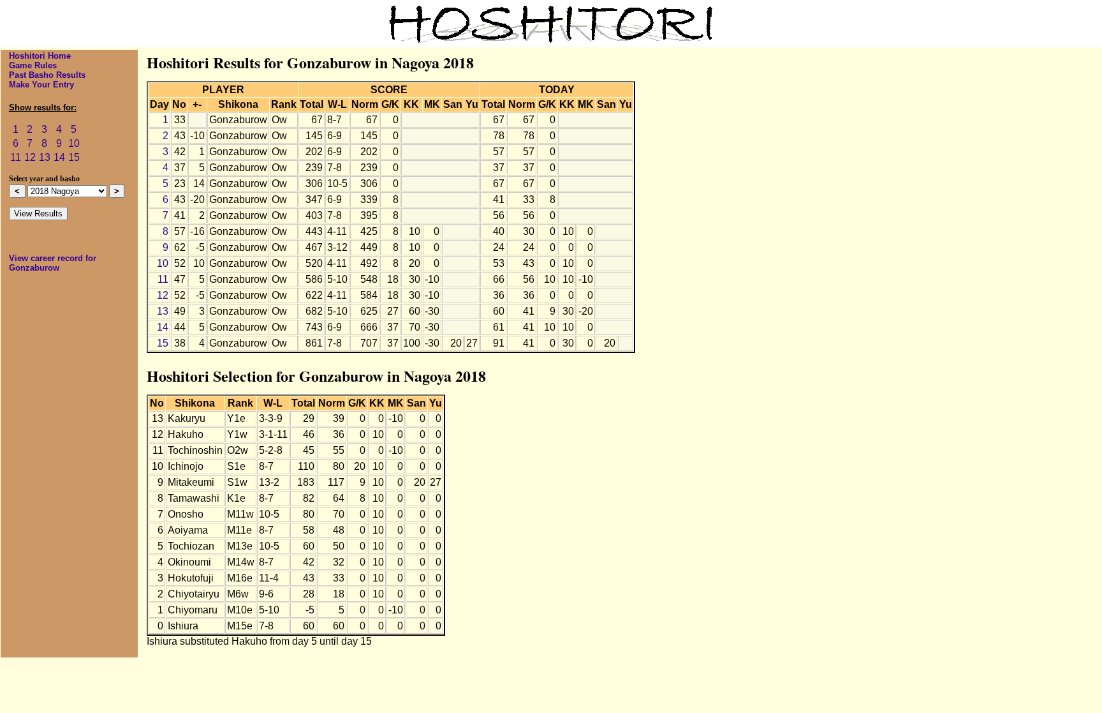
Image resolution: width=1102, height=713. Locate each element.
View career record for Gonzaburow (52, 263)
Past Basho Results (47, 75)
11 (15, 157)
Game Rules (33, 65)
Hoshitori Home (40, 56)
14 (59, 157)
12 (30, 157)
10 (74, 143)
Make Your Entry (41, 84)
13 (44, 157)
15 (74, 157)
